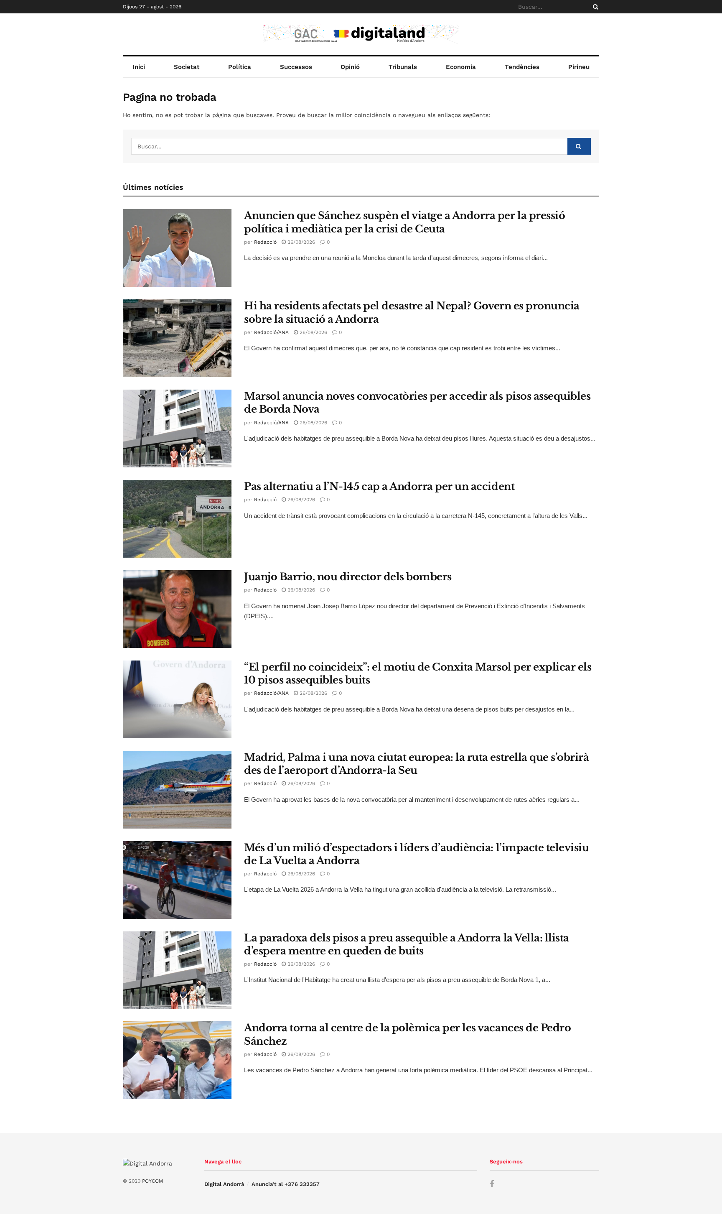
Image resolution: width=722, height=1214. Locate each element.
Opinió (350, 67)
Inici (138, 67)
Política (239, 67)
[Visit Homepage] (361, 34)
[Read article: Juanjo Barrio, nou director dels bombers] (177, 609)
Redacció (265, 242)
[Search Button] (594, 6)
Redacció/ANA (271, 332)
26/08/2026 (300, 242)
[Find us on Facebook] (492, 1184)
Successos (296, 67)
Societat (186, 67)
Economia (461, 67)
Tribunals (403, 67)
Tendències (522, 67)
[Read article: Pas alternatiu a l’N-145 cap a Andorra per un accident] (177, 519)
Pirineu (579, 67)
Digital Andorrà (224, 1184)
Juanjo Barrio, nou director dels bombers (348, 577)
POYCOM (152, 1181)
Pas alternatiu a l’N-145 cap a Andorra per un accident (379, 486)
